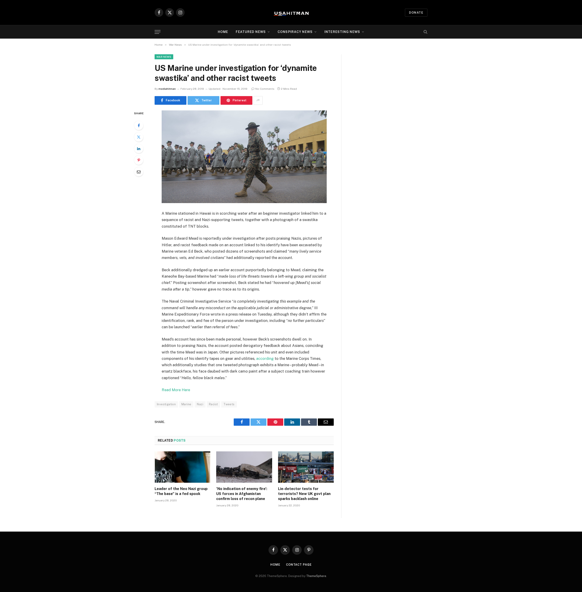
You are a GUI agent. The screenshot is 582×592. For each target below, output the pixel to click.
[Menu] (158, 32)
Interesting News (342, 32)
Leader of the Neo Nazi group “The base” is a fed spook (181, 491)
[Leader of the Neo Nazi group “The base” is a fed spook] (182, 467)
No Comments (264, 88)
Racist (213, 404)
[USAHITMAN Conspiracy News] (291, 12)
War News (163, 56)
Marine (186, 404)
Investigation (166, 404)
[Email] (138, 171)
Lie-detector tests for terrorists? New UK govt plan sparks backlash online (304, 494)
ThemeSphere (316, 576)
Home (223, 32)
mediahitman (167, 88)
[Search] (425, 32)
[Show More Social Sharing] (258, 100)
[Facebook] (138, 125)
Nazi (200, 404)
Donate (416, 12)
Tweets (228, 404)
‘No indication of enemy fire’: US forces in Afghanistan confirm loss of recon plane (241, 494)
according (265, 358)
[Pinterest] (138, 160)
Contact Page (299, 564)
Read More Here (176, 390)
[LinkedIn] (138, 148)
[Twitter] (138, 137)
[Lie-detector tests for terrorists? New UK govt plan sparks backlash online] (306, 467)
